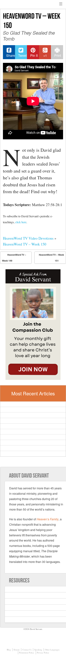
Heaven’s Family (47, 519)
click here (20, 222)
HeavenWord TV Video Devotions (28, 238)
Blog (9, 649)
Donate (17, 649)
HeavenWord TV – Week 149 (14, 257)
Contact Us (27, 649)
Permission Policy (26, 652)
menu (60, 4)
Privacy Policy (43, 652)
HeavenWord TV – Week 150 (24, 244)
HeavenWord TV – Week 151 (51, 257)
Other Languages (52, 649)
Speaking (38, 649)
